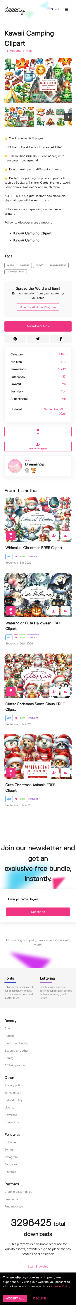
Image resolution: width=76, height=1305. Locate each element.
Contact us (11, 1122)
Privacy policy (13, 1085)
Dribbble (10, 1142)
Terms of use (12, 1092)
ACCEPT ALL (15, 1298)
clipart (40, 265)
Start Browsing (38, 1266)
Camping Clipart (15, 272)
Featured (33, 556)
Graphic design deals (18, 1191)
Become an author (16, 1050)
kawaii (10, 265)
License (9, 1107)
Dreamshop (34, 464)
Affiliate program (15, 1065)
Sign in (55, 9)
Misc (29, 51)
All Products (13, 51)
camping (24, 265)
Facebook (10, 1164)
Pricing (9, 1058)
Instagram (11, 1157)
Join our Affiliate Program (38, 307)
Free (22, 556)
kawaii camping (58, 265)
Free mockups (13, 1206)
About (8, 1028)
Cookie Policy (60, 1286)
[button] (66, 9)
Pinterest (10, 1172)
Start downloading (16, 1043)
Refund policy (13, 1100)
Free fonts (11, 1199)
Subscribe (38, 912)
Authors (9, 1036)
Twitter (9, 1149)
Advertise (10, 1115)
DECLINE (39, 1298)
